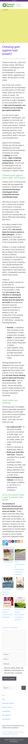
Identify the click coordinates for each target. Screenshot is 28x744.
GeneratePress (14, 741)
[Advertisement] (14, 26)
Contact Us (5, 732)
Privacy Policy (14, 734)
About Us (13, 732)
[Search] (24, 688)
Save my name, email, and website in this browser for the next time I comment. (14, 670)
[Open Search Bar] (3, 42)
